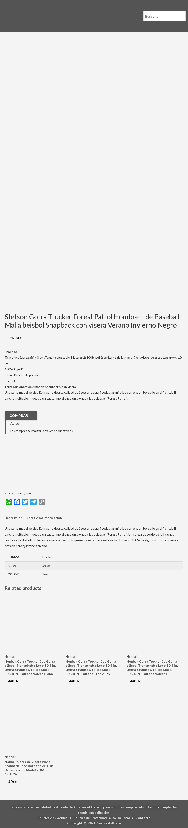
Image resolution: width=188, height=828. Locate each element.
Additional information (44, 518)
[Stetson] (27, 465)
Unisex (46, 566)
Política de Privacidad (90, 818)
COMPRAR (18, 415)
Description (13, 518)
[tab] (13, 517)
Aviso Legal (121, 818)
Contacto (143, 818)
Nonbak (10, 656)
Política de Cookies (52, 818)
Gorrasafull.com (109, 823)
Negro (46, 574)
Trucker (47, 557)
